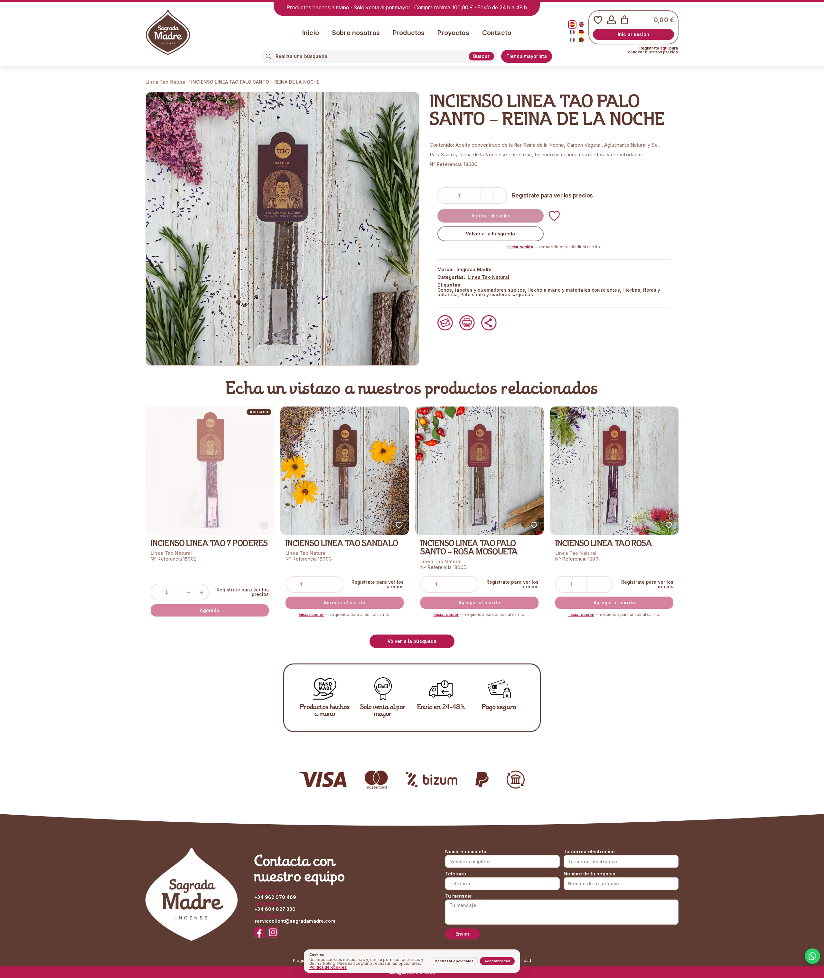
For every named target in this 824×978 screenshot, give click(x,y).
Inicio (310, 33)
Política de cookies (328, 967)
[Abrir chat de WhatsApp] (812, 956)
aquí (664, 48)
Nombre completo (465, 851)
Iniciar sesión (633, 34)
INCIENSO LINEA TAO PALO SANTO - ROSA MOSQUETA (469, 548)
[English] (581, 24)
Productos (409, 33)
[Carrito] (624, 19)
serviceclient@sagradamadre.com (294, 921)
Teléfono (455, 874)
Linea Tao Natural (166, 82)
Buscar (481, 56)
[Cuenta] (611, 19)
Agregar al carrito (491, 215)
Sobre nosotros (356, 33)
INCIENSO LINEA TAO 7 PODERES (209, 544)
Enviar (462, 934)
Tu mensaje (458, 896)
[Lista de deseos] (598, 20)
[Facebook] (259, 932)
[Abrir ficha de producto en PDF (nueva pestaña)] (467, 323)
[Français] (572, 32)
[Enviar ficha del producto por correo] (445, 323)
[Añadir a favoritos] (554, 216)
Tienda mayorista (526, 56)
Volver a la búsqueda (490, 233)
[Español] (572, 24)
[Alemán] (581, 32)
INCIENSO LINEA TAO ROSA (603, 544)
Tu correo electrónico (589, 851)
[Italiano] (572, 40)
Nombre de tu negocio (589, 874)
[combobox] (370, 56)
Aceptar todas (497, 961)
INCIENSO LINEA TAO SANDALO (342, 544)
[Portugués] (581, 40)
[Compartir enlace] (489, 323)
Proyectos (453, 33)
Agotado (209, 610)
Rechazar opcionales (454, 961)
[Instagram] (273, 932)
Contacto (496, 33)
